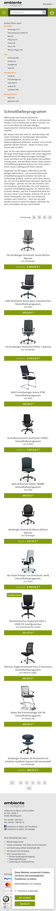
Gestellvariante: (10, 72)
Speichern (25, 904)
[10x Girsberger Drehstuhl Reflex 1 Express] (28, 332)
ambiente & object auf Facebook (22, 826)
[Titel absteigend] (34, 217)
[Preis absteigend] (45, 217)
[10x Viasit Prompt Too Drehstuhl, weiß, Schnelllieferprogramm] (28, 561)
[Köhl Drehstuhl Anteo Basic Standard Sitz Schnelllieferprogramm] (28, 286)
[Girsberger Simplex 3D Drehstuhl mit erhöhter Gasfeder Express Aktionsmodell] (28, 744)
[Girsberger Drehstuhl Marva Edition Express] (28, 515)
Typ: (5, 54)
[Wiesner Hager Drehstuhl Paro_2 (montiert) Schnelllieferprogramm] (28, 652)
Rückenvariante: (10, 94)
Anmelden (48, 4)
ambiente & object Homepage (21, 829)
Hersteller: (8, 26)
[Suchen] (44, 12)
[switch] (6, 907)
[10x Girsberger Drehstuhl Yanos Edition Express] (28, 241)
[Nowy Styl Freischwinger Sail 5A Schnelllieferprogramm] (28, 698)
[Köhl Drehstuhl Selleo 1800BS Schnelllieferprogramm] (28, 469)
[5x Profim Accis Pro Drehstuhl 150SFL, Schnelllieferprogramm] (28, 423)
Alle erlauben (25, 898)
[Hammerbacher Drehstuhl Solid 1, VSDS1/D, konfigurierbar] (28, 606)
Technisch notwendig (28, 891)
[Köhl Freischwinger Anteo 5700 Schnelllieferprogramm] (28, 378)
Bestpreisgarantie (15, 841)
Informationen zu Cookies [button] (28, 883)
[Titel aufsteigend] (39, 217)
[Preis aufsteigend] (50, 217)
